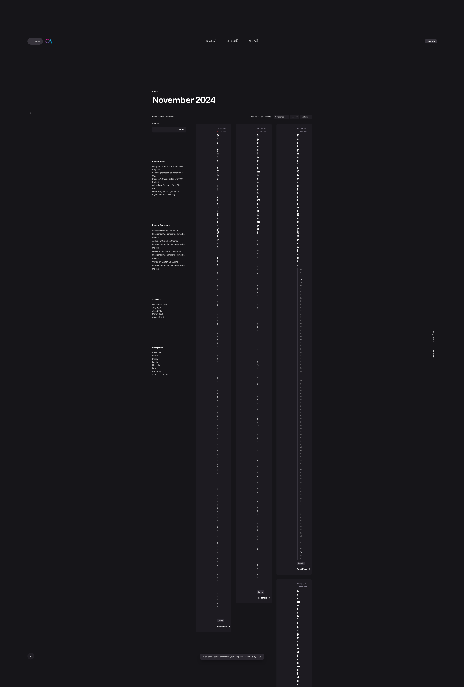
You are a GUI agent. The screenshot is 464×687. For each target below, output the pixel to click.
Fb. (433, 344)
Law (154, 368)
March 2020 (157, 314)
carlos (155, 230)
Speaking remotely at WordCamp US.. (258, 187)
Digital (155, 359)
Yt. (433, 331)
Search (155, 123)
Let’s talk (431, 41)
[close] (260, 657)
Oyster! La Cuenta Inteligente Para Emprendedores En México (168, 234)
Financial (156, 365)
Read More (222, 626)
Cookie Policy (250, 657)
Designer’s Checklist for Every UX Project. (298, 200)
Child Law (156, 352)
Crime (155, 91)
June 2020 (157, 311)
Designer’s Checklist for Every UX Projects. (218, 201)
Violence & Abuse (160, 374)
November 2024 (159, 304)
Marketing (156, 371)
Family (155, 362)
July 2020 (156, 308)
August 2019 (158, 317)
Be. (433, 338)
